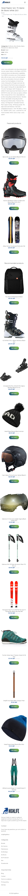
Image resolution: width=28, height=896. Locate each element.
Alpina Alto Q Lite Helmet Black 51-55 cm (14, 157)
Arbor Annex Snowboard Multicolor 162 (14, 246)
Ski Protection (5, 857)
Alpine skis (11, 47)
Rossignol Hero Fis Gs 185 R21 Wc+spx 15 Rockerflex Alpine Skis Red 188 (14, 610)
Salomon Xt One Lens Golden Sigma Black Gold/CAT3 (14, 519)
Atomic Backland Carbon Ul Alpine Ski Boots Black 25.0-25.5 (14, 201)
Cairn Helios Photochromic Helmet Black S (14, 475)
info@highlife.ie (5, 834)
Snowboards (4, 863)
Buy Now (6, 62)
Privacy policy (5, 882)
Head (16, 47)
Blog (2, 873)
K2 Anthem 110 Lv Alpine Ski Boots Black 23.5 (14, 341)
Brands (19, 46)
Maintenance (4, 849)
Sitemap (3, 885)
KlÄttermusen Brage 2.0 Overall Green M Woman (14, 789)
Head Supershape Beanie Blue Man (14, 744)
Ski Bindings (4, 852)
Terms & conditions (6, 879)
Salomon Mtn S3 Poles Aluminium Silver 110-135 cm (14, 565)
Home (2, 13)
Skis (15, 46)
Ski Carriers (4, 846)
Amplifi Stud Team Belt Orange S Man (14, 700)
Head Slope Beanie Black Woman (14, 431)
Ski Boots (10, 46)
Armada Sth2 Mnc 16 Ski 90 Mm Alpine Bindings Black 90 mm (14, 386)
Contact (3, 876)
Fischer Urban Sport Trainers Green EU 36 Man (14, 656)
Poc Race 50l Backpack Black (14, 297)
